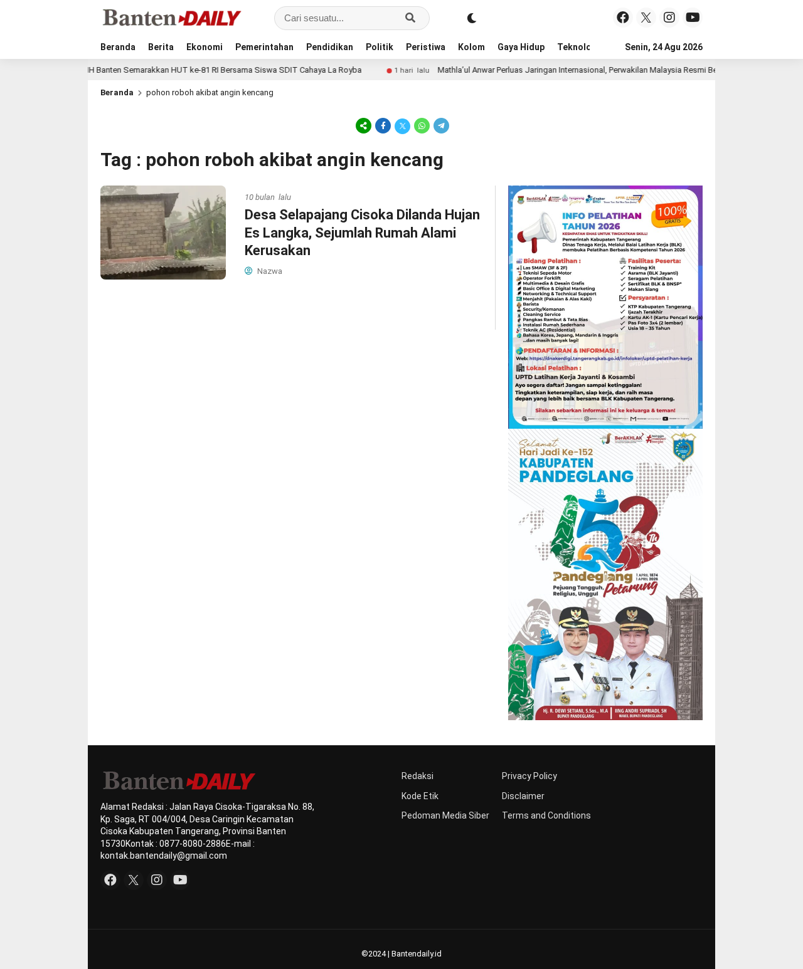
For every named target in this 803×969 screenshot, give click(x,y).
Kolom (471, 47)
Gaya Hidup (521, 47)
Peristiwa (425, 47)
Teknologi (578, 47)
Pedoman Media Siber (445, 815)
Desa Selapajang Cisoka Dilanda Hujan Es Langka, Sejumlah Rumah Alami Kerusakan (362, 232)
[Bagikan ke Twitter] (402, 125)
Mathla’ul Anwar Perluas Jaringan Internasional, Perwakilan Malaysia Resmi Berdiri (558, 70)
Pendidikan (329, 47)
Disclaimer (523, 796)
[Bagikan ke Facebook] (383, 125)
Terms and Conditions (546, 815)
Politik (379, 47)
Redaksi (417, 776)
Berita (161, 47)
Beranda (118, 47)
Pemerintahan (264, 47)
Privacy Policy (529, 776)
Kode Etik (420, 796)
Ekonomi (204, 47)
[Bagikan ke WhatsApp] (422, 125)
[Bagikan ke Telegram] (440, 125)
